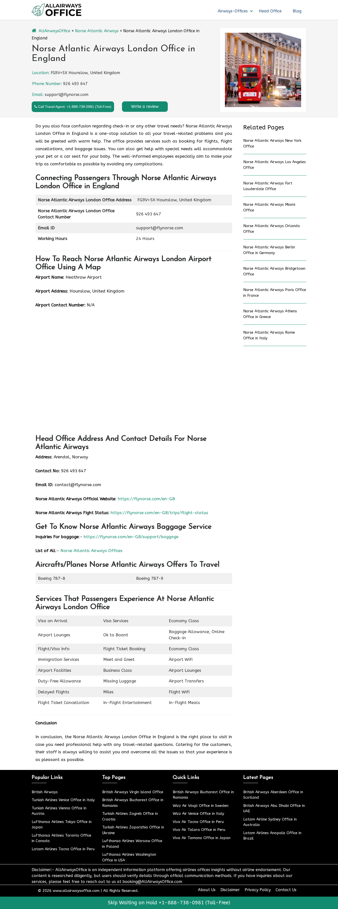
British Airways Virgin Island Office (132, 792)
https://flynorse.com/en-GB (146, 498)
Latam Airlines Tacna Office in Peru (63, 849)
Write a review (145, 106)
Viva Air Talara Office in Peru (199, 829)
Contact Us (286, 889)
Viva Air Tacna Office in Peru (198, 822)
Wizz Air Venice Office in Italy (198, 813)
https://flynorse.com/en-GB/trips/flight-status (159, 512)
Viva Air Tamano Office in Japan (201, 838)
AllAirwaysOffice (54, 31)
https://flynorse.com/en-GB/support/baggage (131, 536)
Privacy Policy (258, 889)
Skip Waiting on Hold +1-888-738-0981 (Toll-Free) (169, 903)
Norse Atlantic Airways (97, 31)
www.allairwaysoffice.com (76, 890)
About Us (207, 889)
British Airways (45, 792)
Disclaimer (230, 889)
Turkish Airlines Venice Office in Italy (63, 800)
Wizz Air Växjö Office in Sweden (200, 805)
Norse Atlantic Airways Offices (91, 550)
